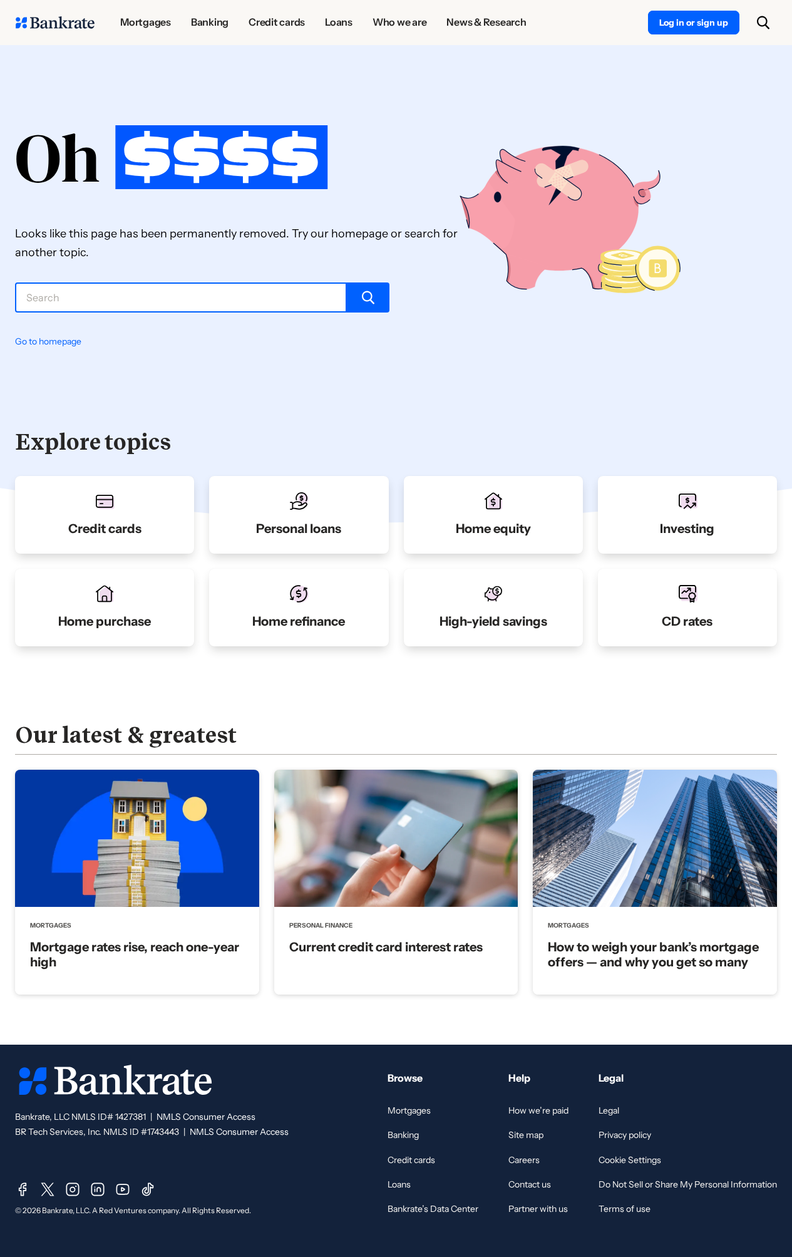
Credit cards (411, 1160)
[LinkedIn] (97, 1189)
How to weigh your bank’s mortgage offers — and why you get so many (653, 954)
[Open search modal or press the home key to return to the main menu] (763, 22)
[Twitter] (47, 1189)
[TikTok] (147, 1189)
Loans (399, 1184)
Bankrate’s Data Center (433, 1208)
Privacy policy (625, 1135)
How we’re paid (538, 1110)
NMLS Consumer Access (206, 1116)
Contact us (529, 1184)
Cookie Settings (630, 1160)
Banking (403, 1135)
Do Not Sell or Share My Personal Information (688, 1184)
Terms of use (625, 1208)
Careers (524, 1160)
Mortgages (409, 1110)
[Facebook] (22, 1189)
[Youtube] (122, 1189)
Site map (525, 1135)
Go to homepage (48, 341)
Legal (609, 1110)
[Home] (55, 22)
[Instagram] (72, 1189)
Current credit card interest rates (386, 946)
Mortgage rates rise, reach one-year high (134, 954)
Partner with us (538, 1208)
